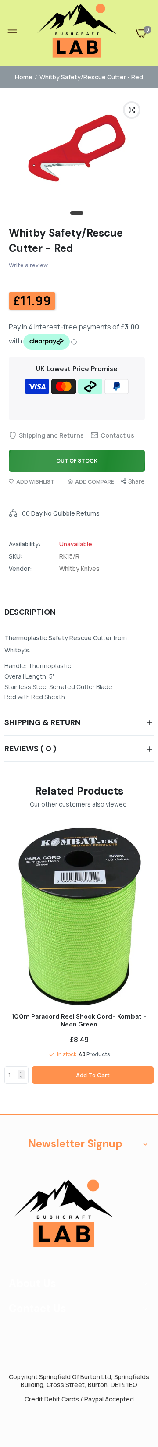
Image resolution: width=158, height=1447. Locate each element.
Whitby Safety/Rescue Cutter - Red (66, 240)
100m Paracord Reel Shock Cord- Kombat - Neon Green (79, 1020)
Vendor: (20, 569)
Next (143, 968)
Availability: (25, 544)
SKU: (15, 556)
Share (136, 481)
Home (23, 77)
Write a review (28, 265)
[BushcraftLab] (77, 33)
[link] (21, 1072)
